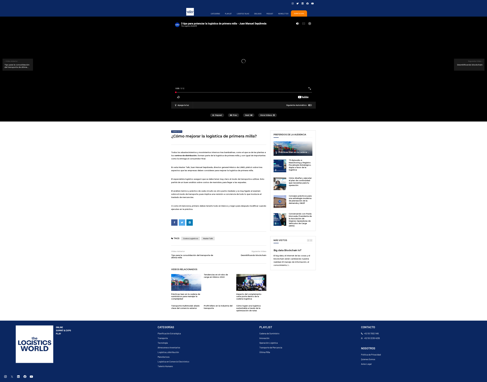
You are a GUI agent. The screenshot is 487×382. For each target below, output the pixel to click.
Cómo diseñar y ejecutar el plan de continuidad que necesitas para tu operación (300, 181)
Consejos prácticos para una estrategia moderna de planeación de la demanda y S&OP (300, 199)
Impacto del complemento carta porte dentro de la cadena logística (248, 296)
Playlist (228, 14)
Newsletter (283, 14)
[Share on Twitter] (182, 222)
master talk (208, 238)
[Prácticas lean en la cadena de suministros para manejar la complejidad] (293, 148)
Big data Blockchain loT (288, 250)
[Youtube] (312, 3)
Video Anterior (178, 251)
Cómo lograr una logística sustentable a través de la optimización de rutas (248, 308)
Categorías (215, 14)
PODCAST (269, 14)
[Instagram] (292, 3)
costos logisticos (190, 238)
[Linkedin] (302, 3)
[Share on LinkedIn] (189, 222)
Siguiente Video (258, 251)
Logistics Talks (243, 14)
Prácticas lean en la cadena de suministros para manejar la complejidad (185, 296)
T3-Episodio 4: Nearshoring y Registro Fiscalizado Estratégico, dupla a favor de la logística (300, 165)
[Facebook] (307, 3)
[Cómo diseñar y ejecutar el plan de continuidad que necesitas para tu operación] (280, 183)
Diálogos (257, 14)
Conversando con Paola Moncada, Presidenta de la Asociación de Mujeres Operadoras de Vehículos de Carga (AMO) (300, 220)
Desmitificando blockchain (253, 255)
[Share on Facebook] (174, 222)
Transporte (177, 131)
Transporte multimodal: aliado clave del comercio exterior (185, 307)
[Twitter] (297, 3)
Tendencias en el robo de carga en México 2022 (216, 276)
